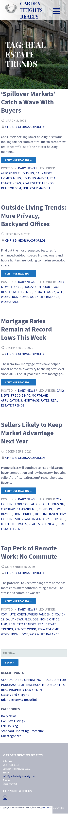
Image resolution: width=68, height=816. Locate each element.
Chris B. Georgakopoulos (25, 127)
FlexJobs (31, 619)
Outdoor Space (47, 287)
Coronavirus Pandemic (19, 509)
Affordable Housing (17, 173)
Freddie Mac (20, 395)
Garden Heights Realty (31, 10)
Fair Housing (9, 726)
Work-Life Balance (44, 297)
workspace (10, 302)
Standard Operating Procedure (22, 731)
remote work (44, 292)
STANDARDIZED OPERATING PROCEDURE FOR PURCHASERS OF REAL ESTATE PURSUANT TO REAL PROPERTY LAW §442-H (33, 685)
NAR (4, 624)
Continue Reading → (18, 160)
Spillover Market (36, 188)
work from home (14, 297)
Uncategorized (11, 736)
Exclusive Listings (13, 721)
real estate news (42, 524)
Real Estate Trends (37, 183)
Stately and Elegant (15, 694)
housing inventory (50, 514)
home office (49, 619)
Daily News (26, 168)
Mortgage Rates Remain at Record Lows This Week (26, 329)
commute (8, 614)
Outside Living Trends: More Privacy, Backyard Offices (33, 215)
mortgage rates (36, 400)
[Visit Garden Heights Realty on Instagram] (5, 798)
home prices (23, 514)
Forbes (16, 287)
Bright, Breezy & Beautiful (19, 699)
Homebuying (11, 178)
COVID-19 (45, 509)
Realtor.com (11, 188)
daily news (43, 173)
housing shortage (16, 519)
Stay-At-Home (48, 629)
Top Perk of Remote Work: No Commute (29, 552)
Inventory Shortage (48, 519)
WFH (60, 292)
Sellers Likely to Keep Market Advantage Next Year (31, 432)
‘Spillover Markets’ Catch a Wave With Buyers (28, 102)
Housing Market (35, 178)
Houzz (29, 287)
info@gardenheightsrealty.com (19, 776)
